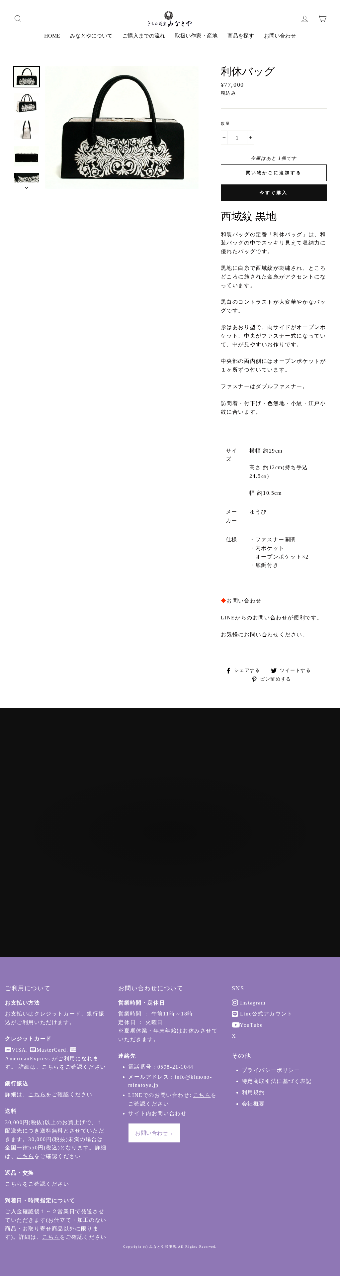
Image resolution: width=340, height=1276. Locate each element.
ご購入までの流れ (144, 36)
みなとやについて (91, 36)
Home (52, 36)
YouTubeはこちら (173, 869)
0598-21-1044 (175, 1067)
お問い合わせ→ (154, 1133)
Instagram (252, 1003)
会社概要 (253, 1104)
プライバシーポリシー (271, 1070)
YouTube (250, 1025)
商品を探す (240, 36)
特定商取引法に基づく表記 (277, 1081)
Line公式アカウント (265, 1013)
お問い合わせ (280, 36)
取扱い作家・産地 (196, 36)
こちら (50, 1067)
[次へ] (26, 185)
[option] (122, 127)
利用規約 (253, 1092)
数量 (226, 123)
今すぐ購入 (274, 192)
